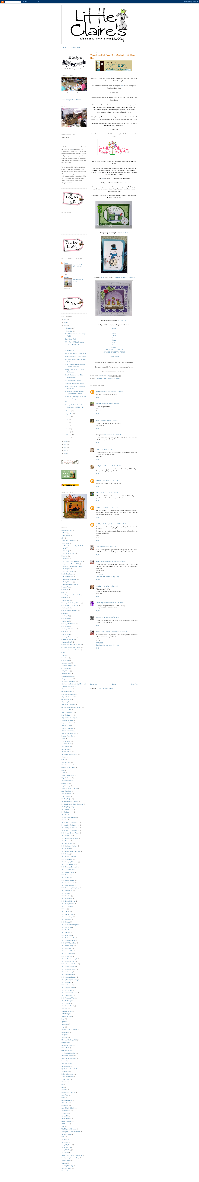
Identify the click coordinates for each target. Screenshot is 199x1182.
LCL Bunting (65, 854)
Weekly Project (66, 1160)
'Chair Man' (124, 233)
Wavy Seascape (66, 1147)
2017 (65, 319)
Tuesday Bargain (66, 1134)
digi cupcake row (66, 689)
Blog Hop (64, 556)
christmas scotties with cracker (70, 647)
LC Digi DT (65, 814)
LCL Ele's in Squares (67, 880)
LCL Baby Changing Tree (69, 838)
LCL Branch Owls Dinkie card (70, 851)
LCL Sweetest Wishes (68, 987)
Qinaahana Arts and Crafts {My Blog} (107, 577)
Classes (63, 655)
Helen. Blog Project (67, 775)
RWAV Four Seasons (67, 1076)
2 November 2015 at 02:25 (109, 493)
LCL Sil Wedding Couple (69, 959)
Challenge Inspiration (68, 637)
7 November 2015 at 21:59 (118, 632)
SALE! (67, 347)
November (69, 331)
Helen (66, 263)
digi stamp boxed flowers (69, 702)
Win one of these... (71, 402)
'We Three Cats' (122, 320)
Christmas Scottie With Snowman (124, 277)
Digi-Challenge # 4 (67, 712)
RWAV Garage (65, 1079)
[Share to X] (115, 376)
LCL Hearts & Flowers (68, 901)
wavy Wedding (66, 1150)
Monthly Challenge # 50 (69, 1040)
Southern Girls (65, 1111)
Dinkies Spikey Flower (68, 733)
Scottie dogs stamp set (68, 1092)
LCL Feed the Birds (67, 885)
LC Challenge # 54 (67, 812)
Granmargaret (100, 602)
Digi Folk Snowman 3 (68, 694)
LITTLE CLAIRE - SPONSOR (114, 349)
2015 (65, 325)
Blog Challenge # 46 (68, 553)
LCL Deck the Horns (67, 872)
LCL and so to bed (67, 835)
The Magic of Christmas (68, 1129)
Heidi (63, 770)
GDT (62, 760)
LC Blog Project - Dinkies (69, 801)
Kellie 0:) (99, 617)
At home (64, 533)
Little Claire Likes (67, 1011)
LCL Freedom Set (66, 890)
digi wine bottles (66, 710)
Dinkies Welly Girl (67, 736)
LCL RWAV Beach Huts (68, 943)
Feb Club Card (66, 744)
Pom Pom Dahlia (66, 1063)
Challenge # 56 (66, 608)
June (67, 423)
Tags (62, 1126)
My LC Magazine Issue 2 (73, 380)
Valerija (98, 586)
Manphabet (65, 1032)
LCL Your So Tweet (67, 1006)
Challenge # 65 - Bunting (69, 610)
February (69, 435)
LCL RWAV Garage (67, 946)
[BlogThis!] (113, 376)
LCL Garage (65, 893)
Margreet (64, 1035)
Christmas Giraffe (66, 642)
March (68, 432)
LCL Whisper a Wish (68, 998)
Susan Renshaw (101, 391)
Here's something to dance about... (75, 356)
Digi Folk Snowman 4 (68, 697)
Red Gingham (65, 1071)
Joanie (98, 507)
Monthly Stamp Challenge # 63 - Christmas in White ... (75, 365)
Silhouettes (65, 1103)
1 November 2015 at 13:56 (109, 420)
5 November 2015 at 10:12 (110, 617)
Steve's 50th (65, 1116)
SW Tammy (65, 1124)
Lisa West (64, 1008)
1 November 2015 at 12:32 (110, 404)
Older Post (134, 684)
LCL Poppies (65, 932)
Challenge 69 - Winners (68, 629)
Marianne (64, 1037)
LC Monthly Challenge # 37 (70, 828)
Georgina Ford (65, 762)
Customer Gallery (75, 47)
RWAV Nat (64, 1082)
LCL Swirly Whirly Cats (69, 993)
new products (65, 1042)
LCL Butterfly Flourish (68, 856)
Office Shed (65, 1048)
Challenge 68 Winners (68, 624)
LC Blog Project (66, 799)
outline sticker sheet (67, 1056)
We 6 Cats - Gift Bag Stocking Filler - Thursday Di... (74, 343)
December (69, 328)
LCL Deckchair (66, 875)
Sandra (98, 420)
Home (64, 47)
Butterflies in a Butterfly (68, 579)
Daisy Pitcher (65, 671)
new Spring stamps (67, 1045)
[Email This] (111, 376)
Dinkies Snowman (67, 731)
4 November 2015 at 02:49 (118, 561)
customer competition (68, 666)
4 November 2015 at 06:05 (110, 586)
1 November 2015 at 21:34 (112, 466)
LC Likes (64, 820)
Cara (114, 342)
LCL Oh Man (65, 922)
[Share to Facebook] (117, 376)
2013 (65, 444)
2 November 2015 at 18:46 (108, 547)
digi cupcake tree (66, 691)
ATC (62, 538)
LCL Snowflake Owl (67, 974)
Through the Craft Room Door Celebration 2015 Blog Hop (74, 406)
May (67, 426)
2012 (65, 447)
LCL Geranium (66, 896)
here (122, 86)
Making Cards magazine (69, 1029)
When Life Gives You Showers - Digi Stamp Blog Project (75, 392)
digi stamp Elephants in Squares (71, 707)
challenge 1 (65, 613)
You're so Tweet (66, 1171)
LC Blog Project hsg (67, 807)
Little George (65, 1014)
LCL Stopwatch (66, 982)
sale (62, 1084)
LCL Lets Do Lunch (67, 914)
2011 (65, 450)
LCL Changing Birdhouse (69, 862)
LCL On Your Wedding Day (70, 925)
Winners (64, 1163)
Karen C (98, 403)
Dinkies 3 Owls (66, 725)
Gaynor (63, 757)
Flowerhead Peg (66, 752)
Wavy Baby (65, 1139)
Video (63, 1137)
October (68, 411)
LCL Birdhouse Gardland (69, 846)
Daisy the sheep (66, 673)
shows (63, 1097)
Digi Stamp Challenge (68, 704)
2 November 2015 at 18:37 (118, 524)
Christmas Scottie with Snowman (71, 645)
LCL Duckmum (66, 877)
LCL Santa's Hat (66, 948)
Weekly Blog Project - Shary (70, 1158)
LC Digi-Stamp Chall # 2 (69, 817)
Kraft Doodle (65, 796)
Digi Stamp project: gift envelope (75, 353)
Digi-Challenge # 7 (67, 715)
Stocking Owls (66, 1118)
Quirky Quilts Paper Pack (69, 1069)
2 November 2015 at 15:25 (109, 507)
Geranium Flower (66, 765)
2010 (65, 453)
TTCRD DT (99, 574)
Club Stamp (65, 658)
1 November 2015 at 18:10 (108, 449)
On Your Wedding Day (68, 1053)
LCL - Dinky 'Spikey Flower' (70, 833)
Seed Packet (65, 1095)
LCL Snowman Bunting (68, 977)
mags (63, 1027)
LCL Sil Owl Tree (66, 956)
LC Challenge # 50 (67, 809)
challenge (64, 597)
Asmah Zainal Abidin (103, 561)
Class (63, 652)
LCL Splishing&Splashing (69, 980)
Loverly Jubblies (66, 1016)
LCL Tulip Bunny (67, 995)
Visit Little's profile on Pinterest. (71, 100)
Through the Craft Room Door (108, 378)
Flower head (65, 749)
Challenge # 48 (66, 600)
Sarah (102, 277)
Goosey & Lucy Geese (68, 767)
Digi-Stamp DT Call (67, 720)
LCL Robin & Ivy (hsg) (68, 938)
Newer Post (93, 684)
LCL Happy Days (66, 898)
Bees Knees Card (70, 339)
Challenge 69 (65, 626)
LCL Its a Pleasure (67, 906)
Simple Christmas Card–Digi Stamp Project (74, 376)
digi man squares (66, 699)
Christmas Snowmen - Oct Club (71, 650)
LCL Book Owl (66, 849)
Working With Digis (67, 1166)
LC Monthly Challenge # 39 (70, 830)
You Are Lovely (66, 1168)
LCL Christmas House (68, 864)
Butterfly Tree (65, 587)
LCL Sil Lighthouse (67, 953)
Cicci (97, 546)
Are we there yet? (66, 530)
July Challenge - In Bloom (69, 788)
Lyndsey (64, 1022)
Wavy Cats (64, 1142)
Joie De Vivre (65, 783)
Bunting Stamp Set (67, 576)
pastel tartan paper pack (68, 1058)
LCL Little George (67, 917)
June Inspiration (66, 793)
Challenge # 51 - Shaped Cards (71, 603)
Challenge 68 (65, 621)
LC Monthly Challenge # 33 (70, 822)
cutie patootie (65, 668)
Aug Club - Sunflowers (68, 540)
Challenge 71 (65, 634)
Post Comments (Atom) (106, 688)
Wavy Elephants (66, 1145)
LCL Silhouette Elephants (69, 964)
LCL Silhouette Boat (68, 961)
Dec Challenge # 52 (67, 676)
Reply (98, 397)
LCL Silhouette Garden (68, 966)
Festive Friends (66, 746)
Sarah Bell (64, 1090)
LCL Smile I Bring (67, 972)
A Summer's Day (70, 350)
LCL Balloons (65, 841)
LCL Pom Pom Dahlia (68, 930)
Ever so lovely (65, 741)
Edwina (98, 493)
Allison (66, 277)
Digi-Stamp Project (67, 723)
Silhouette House (66, 1100)
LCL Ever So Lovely (67, 883)
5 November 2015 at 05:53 (114, 603)
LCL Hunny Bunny (67, 904)
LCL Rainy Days (66, 935)
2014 (65, 441)
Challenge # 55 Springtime (69, 605)
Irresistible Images (67, 780)
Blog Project (65, 558)
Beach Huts (65, 543)
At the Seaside (65, 535)
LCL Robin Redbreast (68, 940)
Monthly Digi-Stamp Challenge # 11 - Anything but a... (75, 397)
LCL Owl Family (66, 927)
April (67, 429)
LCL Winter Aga (66, 1001)
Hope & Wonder (66, 778)
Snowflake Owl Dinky (68, 1108)
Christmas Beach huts (68, 639)
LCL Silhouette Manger (68, 969)
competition (65, 660)
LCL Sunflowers (66, 985)
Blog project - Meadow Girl (70, 564)
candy (63, 592)
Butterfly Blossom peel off (69, 584)
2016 (65, 322)
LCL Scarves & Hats (67, 951)
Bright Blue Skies (67, 574)
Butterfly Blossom (67, 582)
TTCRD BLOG (114, 356)
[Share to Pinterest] (119, 376)
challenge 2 (65, 616)
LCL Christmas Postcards (69, 867)
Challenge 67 (65, 618)
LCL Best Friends (66, 843)
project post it (65, 1066)
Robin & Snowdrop (67, 1074)
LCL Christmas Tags (67, 870)
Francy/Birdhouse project (69, 754)
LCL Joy (64, 909)
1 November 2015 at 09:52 (114, 391)
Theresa (98, 480)
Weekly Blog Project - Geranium (71, 1155)
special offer (65, 1113)
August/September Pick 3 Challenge (78, 266)
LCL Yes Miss (65, 1003)
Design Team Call (67, 679)
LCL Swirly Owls (66, 990)
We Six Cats (65, 1152)
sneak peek (64, 1105)
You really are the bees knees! (74, 383)
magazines (64, 1024)
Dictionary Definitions (68, 681)
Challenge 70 (65, 631)
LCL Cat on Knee (66, 859)
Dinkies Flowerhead (67, 728)
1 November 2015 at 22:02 (110, 480)
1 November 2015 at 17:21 (112, 435)
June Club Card (66, 791)
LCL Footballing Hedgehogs (70, 888)
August (68, 417)
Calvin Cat (64, 590)
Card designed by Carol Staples (71, 595)
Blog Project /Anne (67, 571)
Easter (63, 739)
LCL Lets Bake (66, 911)
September (69, 414)
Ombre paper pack (67, 1050)
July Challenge (66, 786)
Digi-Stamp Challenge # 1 (69, 718)
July (67, 420)
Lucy (63, 1019)
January (68, 438)
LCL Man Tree (66, 919)
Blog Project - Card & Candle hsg (71, 561)
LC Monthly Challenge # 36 (70, 825)
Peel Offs (64, 1061)
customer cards (66, 663)
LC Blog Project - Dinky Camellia (72, 804)
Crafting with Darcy (102, 524)
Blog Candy (65, 551)
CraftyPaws (99, 466)
